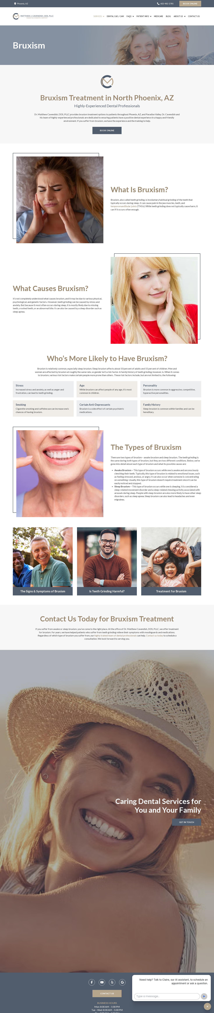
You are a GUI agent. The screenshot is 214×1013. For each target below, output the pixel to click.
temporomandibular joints (124, 206)
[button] (43, 561)
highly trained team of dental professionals (115, 635)
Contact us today (154, 635)
